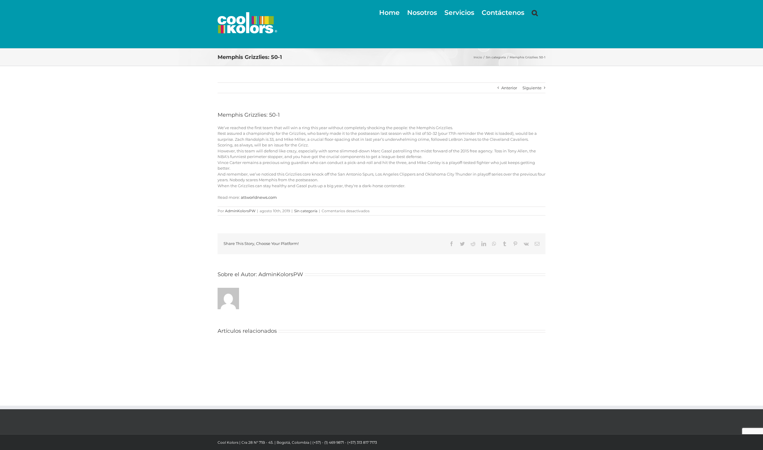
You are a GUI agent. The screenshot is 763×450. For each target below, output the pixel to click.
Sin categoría (305, 211)
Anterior (509, 87)
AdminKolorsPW (240, 211)
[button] (535, 12)
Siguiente (532, 87)
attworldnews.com (259, 197)
